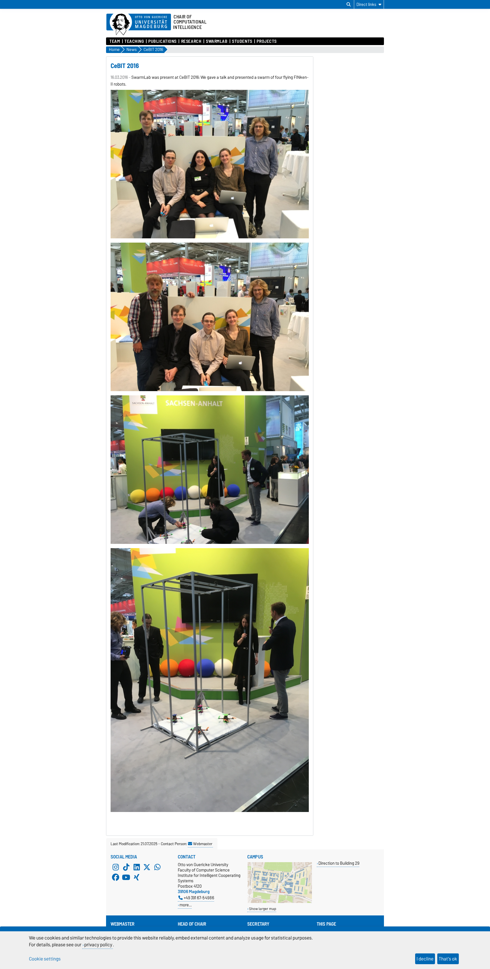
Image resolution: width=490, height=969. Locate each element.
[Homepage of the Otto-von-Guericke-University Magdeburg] (138, 24)
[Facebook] (116, 877)
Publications (162, 41)
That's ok (448, 959)
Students (242, 41)
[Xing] (137, 877)
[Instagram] (116, 867)
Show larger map (262, 909)
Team (114, 41)
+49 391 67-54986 (199, 897)
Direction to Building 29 (338, 863)
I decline (425, 959)
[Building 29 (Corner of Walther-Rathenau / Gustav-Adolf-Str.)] (279, 901)
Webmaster (202, 843)
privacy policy (98, 945)
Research (191, 41)
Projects (266, 41)
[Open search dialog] (348, 4)
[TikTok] (126, 867)
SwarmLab (216, 41)
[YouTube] (126, 877)
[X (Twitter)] (147, 867)
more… (185, 904)
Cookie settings (45, 959)
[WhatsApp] (157, 867)
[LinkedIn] (137, 867)
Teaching (134, 41)
